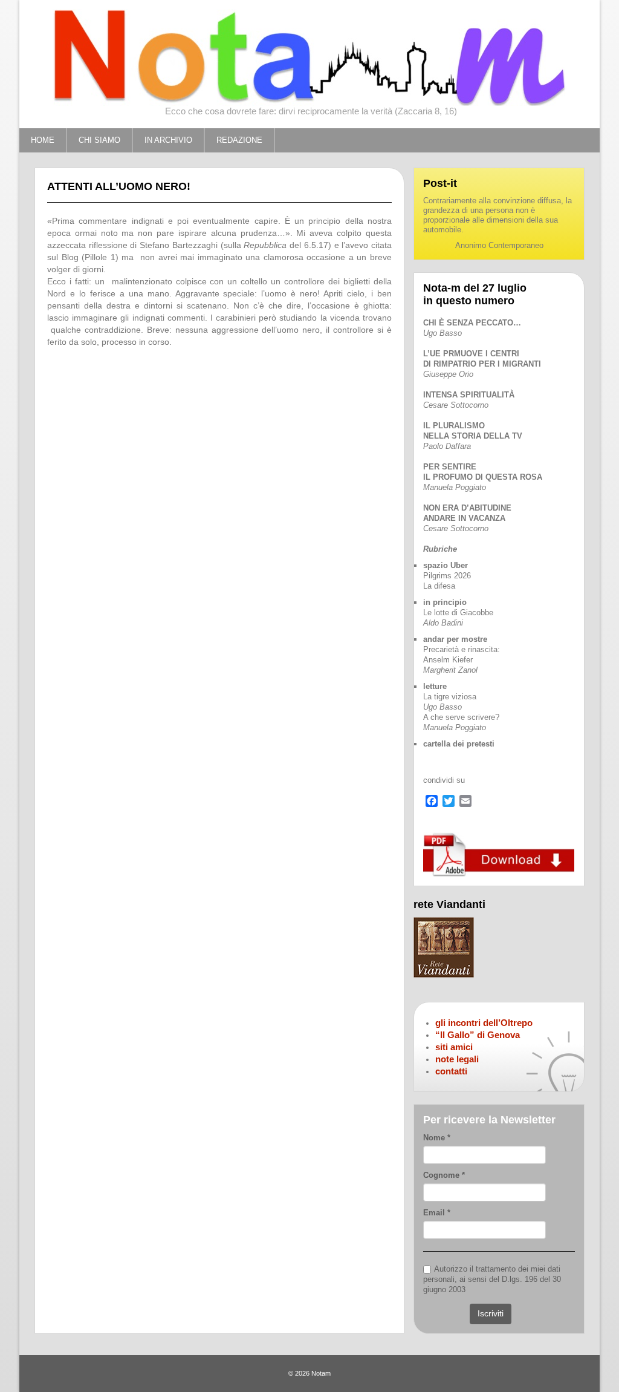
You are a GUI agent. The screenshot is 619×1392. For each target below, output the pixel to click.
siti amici (454, 1047)
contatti (451, 1071)
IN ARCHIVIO (168, 140)
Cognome (444, 1175)
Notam (321, 1373)
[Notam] (309, 57)
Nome (436, 1137)
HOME (42, 140)
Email (436, 1212)
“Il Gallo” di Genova (477, 1035)
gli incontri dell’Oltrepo (484, 1023)
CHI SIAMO (99, 140)
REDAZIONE (239, 140)
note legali (457, 1059)
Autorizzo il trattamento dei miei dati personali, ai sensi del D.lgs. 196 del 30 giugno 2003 (492, 1279)
